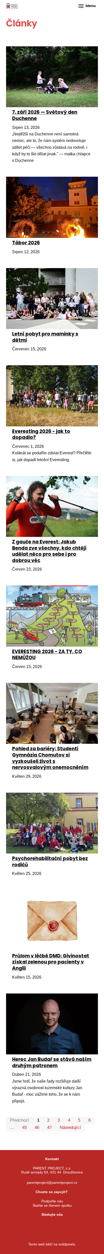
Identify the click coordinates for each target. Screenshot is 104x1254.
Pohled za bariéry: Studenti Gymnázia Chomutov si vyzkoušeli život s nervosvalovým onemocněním (50, 758)
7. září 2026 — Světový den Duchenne (44, 115)
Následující (70, 1127)
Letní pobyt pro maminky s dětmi (45, 337)
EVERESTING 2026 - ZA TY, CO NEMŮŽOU (47, 654)
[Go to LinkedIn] (71, 1224)
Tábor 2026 (26, 242)
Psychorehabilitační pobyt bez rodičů (50, 861)
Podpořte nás (52, 1201)
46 (37, 1127)
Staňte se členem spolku (52, 1205)
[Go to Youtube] (58, 1224)
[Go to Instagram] (45, 1224)
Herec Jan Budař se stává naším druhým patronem (51, 1062)
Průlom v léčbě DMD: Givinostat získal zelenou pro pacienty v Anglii (50, 962)
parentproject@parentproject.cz (52, 1183)
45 (24, 1127)
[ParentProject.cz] (12, 6)
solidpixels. (67, 1244)
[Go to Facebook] (33, 1224)
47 (49, 1127)
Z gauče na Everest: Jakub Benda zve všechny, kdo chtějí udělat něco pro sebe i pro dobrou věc (49, 551)
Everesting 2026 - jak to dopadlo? (41, 434)
